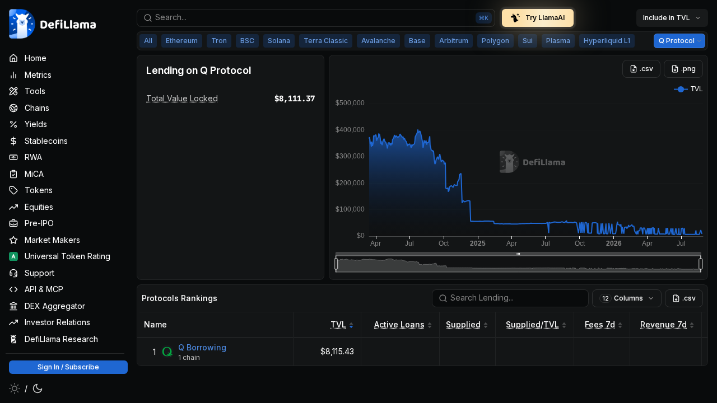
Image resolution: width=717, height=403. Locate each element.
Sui (528, 40)
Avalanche (378, 40)
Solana (279, 40)
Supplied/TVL (532, 324)
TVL (338, 324)
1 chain (189, 357)
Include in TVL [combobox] (666, 17)
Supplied (463, 324)
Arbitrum (453, 40)
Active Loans (399, 324)
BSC (247, 40)
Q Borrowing (202, 347)
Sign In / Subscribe (68, 367)
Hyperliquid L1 (607, 40)
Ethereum (182, 40)
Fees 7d (600, 324)
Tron (219, 40)
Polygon (495, 40)
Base (417, 40)
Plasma (558, 40)
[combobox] (316, 18)
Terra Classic (326, 40)
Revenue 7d (663, 324)
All (148, 40)
